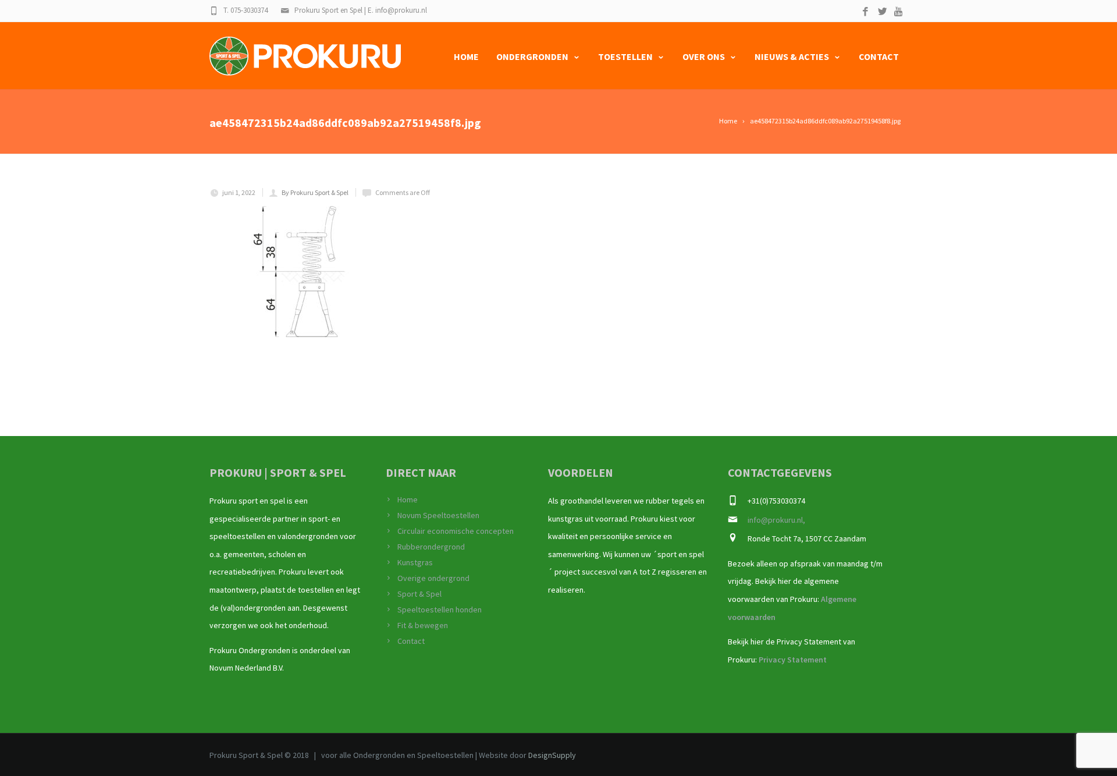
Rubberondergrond (431, 546)
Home (466, 56)
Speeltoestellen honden (439, 609)
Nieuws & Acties (792, 56)
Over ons (703, 56)
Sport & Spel (419, 594)
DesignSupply (552, 755)
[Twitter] (882, 11)
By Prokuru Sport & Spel (315, 192)
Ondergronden (532, 56)
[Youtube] (899, 11)
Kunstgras (415, 562)
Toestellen (625, 56)
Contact (879, 56)
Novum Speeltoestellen (438, 515)
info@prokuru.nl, (776, 520)
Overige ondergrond (433, 578)
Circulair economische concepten (455, 531)
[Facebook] (865, 11)
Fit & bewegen (422, 625)
